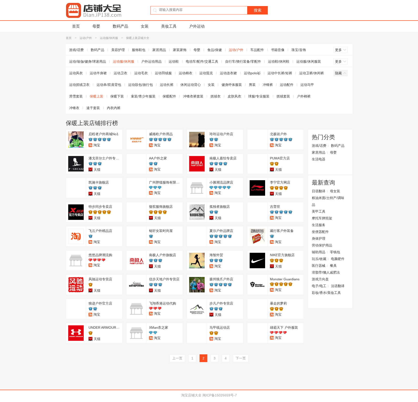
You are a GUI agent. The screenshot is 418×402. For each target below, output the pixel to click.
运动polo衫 (252, 73)
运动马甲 (307, 85)
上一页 (177, 358)
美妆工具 (169, 26)
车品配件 (257, 50)
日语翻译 (318, 191)
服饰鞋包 (138, 50)
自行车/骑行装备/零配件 (243, 61)
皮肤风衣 (234, 96)
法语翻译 (337, 286)
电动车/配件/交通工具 (202, 61)
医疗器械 (318, 266)
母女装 (335, 191)
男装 (252, 85)
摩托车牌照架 (322, 218)
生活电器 (318, 159)
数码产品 (120, 26)
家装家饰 (180, 50)
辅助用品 (318, 252)
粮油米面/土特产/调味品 (328, 201)
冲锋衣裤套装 (193, 96)
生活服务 (318, 225)
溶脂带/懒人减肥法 (326, 272)
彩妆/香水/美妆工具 (326, 293)
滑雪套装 (76, 96)
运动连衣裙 (228, 73)
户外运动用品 (151, 61)
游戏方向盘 (320, 279)
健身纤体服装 (232, 85)
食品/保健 (214, 50)
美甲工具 (318, 211)
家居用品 (159, 50)
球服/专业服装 (258, 96)
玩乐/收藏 (319, 259)
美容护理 (118, 50)
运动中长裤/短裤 (280, 73)
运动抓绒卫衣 (79, 85)
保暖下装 (117, 96)
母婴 (96, 26)
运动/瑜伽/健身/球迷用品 (87, 61)
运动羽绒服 (163, 73)
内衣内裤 (113, 108)
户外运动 (197, 26)
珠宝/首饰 (298, 50)
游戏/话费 (76, 50)
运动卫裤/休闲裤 (311, 73)
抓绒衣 (215, 96)
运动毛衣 (141, 73)
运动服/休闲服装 (308, 61)
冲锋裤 (268, 85)
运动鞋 (174, 61)
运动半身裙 (98, 73)
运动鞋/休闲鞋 (278, 61)
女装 (145, 26)
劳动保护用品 (322, 245)
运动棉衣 (185, 73)
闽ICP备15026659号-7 (219, 395)
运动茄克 (206, 73)
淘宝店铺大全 (191, 395)
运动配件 (286, 85)
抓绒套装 (283, 96)
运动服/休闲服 (109, 38)
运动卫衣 (120, 73)
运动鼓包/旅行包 (140, 85)
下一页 (241, 358)
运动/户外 (86, 38)
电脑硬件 (337, 259)
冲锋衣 (74, 108)
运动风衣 (76, 73)
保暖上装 (96, 96)
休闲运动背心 (190, 85)
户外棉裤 (304, 96)
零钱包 (335, 252)
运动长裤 (166, 85)
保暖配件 (169, 96)
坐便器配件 (320, 232)
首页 (76, 26)
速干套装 (93, 108)
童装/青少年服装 (143, 96)
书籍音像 (277, 50)
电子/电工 (319, 286)
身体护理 (318, 238)
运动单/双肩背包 (109, 85)
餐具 (333, 266)
